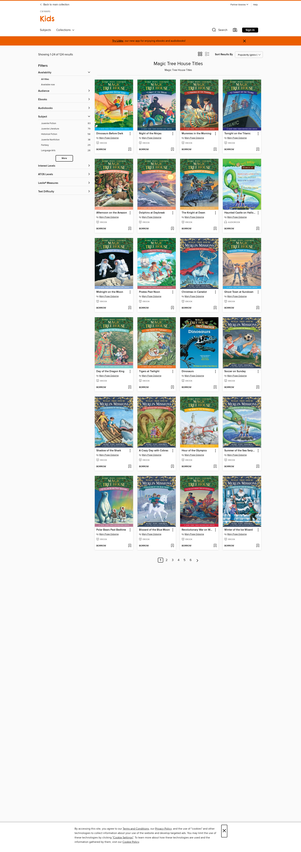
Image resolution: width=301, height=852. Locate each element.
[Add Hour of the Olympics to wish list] (215, 466)
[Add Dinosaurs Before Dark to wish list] (130, 149)
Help (255, 4)
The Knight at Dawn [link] (193, 212)
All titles (45, 79)
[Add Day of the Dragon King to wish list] (130, 387)
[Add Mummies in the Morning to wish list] (215, 149)
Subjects (45, 30)
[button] (239, 4)
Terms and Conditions (136, 828)
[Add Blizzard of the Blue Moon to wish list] (172, 546)
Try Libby (117, 41)
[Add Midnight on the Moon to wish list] (130, 308)
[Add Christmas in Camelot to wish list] (215, 308)
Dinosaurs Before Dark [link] (109, 133)
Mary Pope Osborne (109, 138)
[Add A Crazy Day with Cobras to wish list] (172, 466)
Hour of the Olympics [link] (194, 450)
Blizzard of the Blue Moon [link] (154, 529)
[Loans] (235, 30)
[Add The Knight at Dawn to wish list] (215, 229)
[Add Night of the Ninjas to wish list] (172, 149)
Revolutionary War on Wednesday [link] (198, 529)
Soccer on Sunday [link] (235, 371)
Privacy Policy (163, 828)
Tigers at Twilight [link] (149, 371)
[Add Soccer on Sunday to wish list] (258, 387)
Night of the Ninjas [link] (150, 133)
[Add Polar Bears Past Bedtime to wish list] (130, 546)
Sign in (250, 30)
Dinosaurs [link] (188, 371)
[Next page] (197, 560)
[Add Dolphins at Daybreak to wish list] (172, 229)
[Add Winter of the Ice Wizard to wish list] (258, 546)
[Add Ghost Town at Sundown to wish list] (258, 308)
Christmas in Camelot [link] (194, 292)
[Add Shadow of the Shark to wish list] (130, 466)
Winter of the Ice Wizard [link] (238, 529)
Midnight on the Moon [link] (109, 292)
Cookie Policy (130, 842)
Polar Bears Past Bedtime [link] (111, 529)
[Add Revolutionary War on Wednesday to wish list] (215, 546)
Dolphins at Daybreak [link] (152, 212)
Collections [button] (64, 30)
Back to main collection (56, 4)
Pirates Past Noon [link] (149, 292)
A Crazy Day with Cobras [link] (153, 450)
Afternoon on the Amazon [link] (111, 212)
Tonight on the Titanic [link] (237, 133)
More (64, 158)
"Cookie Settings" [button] (122, 837)
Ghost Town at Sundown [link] (238, 292)
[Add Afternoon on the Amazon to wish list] (130, 229)
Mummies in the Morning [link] (196, 133)
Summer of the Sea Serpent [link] (240, 450)
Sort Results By (224, 54)
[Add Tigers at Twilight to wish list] (172, 387)
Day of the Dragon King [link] (110, 371)
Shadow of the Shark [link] (108, 450)
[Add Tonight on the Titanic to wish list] (258, 149)
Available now (48, 84)
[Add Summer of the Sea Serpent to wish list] (258, 466)
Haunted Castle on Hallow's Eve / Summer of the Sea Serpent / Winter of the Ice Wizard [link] (240, 212)
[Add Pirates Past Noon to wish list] (172, 308)
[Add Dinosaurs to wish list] (215, 387)
